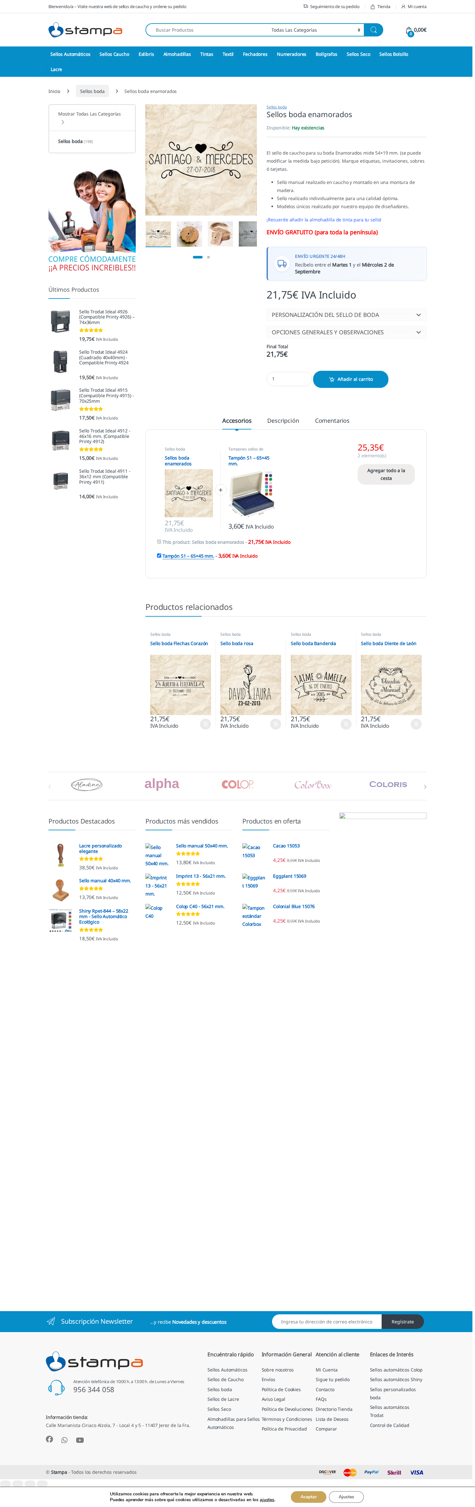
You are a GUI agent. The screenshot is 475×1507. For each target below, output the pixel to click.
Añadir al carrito (355, 379)
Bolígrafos (326, 54)
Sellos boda (92, 91)
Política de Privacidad (284, 1429)
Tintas (206, 54)
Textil (228, 54)
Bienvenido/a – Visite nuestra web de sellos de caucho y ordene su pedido (117, 6)
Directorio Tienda (334, 1409)
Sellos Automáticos (70, 54)
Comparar (326, 1429)
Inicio (54, 91)
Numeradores (291, 54)
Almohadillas (177, 54)
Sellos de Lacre (223, 1399)
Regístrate (403, 1322)
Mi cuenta (417, 6)
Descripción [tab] (283, 421)
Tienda (383, 6)
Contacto (325, 1389)
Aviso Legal (273, 1399)
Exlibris (146, 54)
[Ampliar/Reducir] (5, 1484)
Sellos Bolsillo (393, 54)
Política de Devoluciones (287, 1409)
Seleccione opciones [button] (199, 724)
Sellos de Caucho (225, 1379)
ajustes (267, 1500)
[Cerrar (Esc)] (42, 1484)
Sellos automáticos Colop (396, 1370)
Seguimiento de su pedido (335, 6)
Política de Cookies (281, 1389)
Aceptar (309, 1497)
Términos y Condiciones (287, 1419)
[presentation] (425, 786)
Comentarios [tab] (332, 421)
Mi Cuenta (327, 1370)
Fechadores (255, 54)
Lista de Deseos (332, 1419)
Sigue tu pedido (333, 1379)
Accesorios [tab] (237, 421)
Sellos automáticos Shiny (396, 1379)
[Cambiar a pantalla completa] (17, 1484)
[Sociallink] (49, 1439)
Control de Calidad (389, 1425)
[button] (346, 314)
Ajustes (346, 1497)
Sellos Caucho (114, 54)
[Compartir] (30, 1484)
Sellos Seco (358, 54)
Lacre (56, 69)
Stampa (59, 1472)
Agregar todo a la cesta (386, 474)
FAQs (321, 1399)
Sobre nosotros (278, 1370)
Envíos (268, 1379)
